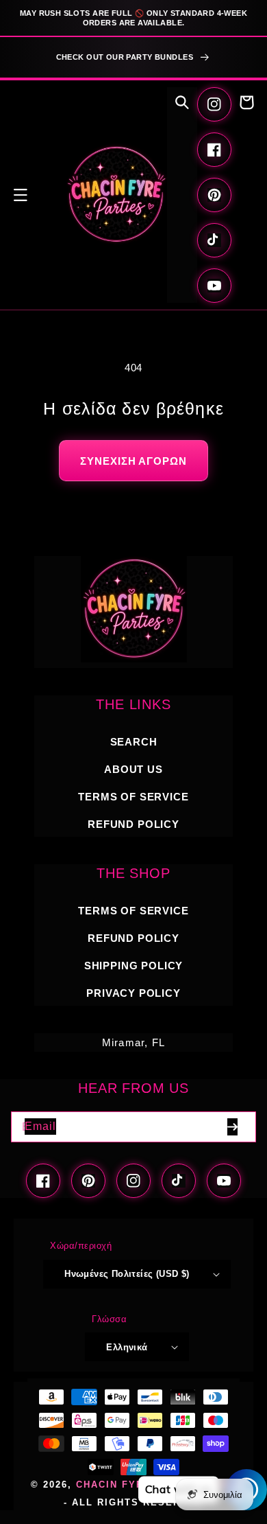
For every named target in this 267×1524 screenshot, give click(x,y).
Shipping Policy (133, 965)
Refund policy (133, 824)
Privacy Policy (133, 993)
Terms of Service (133, 797)
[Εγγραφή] (232, 1127)
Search (133, 742)
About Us (133, 769)
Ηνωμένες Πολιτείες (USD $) (126, 1274)
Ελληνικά (126, 1347)
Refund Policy (133, 938)
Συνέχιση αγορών (133, 460)
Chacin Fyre (113, 1485)
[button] (20, 195)
